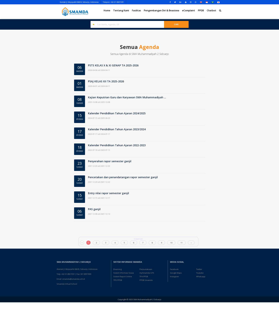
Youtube (200, 273)
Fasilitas (136, 10)
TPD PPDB (117, 280)
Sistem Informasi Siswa (123, 273)
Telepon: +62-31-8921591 (113, 2)
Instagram (174, 276)
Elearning (117, 269)
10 (171, 242)
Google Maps (176, 273)
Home (107, 10)
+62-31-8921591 (68, 274)
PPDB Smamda (146, 280)
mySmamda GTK (147, 273)
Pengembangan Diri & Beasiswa (161, 10)
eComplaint (188, 10)
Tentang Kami (121, 10)
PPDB (201, 10)
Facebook (174, 269)
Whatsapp (200, 276)
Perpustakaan (146, 269)
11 (182, 242)
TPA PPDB (144, 276)
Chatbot (211, 10)
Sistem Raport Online (122, 276)
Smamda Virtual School (67, 284)
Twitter (199, 269)
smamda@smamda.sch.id (73, 279)
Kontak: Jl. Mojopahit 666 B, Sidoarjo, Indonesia (79, 2)
